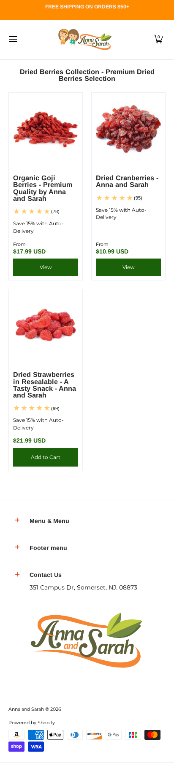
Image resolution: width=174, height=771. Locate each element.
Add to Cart (45, 457)
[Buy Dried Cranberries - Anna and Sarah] (128, 129)
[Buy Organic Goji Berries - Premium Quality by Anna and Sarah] (45, 129)
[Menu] (12, 39)
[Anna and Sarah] (84, 39)
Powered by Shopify (31, 723)
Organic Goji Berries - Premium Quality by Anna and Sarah (42, 188)
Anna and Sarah (26, 709)
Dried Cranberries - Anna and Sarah (127, 181)
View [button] (46, 267)
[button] (158, 39)
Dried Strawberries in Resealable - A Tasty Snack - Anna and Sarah (44, 385)
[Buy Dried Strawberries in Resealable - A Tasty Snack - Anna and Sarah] (45, 325)
